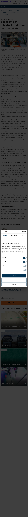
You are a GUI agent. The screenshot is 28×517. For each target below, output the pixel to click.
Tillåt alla (14, 275)
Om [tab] (23, 235)
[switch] (25, 262)
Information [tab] (14, 235)
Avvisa (14, 284)
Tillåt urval (14, 279)
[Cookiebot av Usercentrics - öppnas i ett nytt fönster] (21, 232)
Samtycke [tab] (5, 235)
